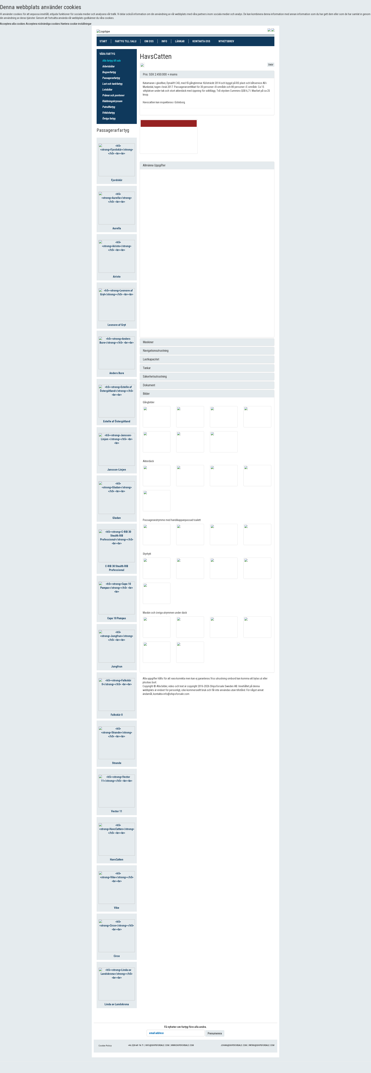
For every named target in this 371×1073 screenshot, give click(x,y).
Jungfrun (116, 666)
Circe (117, 956)
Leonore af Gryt (117, 324)
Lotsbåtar (107, 89)
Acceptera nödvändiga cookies (43, 23)
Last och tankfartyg (112, 83)
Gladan (116, 517)
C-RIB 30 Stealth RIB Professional (116, 568)
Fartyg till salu (127, 41)
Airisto (117, 276)
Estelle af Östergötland (116, 421)
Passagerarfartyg (111, 78)
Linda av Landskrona (117, 1004)
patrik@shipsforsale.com (261, 1045)
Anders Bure (116, 373)
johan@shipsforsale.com (234, 1045)
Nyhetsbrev (228, 41)
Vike (116, 907)
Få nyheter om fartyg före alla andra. (185, 1026)
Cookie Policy (105, 1045)
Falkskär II (117, 714)
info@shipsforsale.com (157, 1045)
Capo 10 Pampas (116, 618)
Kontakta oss (203, 41)
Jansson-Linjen (116, 469)
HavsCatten (116, 859)
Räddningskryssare (112, 101)
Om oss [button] (149, 41)
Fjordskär (116, 180)
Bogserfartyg (109, 72)
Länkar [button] (180, 41)
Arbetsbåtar (108, 66)
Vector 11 (116, 811)
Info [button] (164, 41)
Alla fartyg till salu (111, 60)
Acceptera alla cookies (13, 23)
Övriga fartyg (109, 118)
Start (105, 41)
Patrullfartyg (108, 106)
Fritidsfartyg (108, 112)
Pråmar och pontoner (113, 95)
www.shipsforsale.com (182, 1045)
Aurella (116, 228)
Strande (116, 763)
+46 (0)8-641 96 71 (136, 1045)
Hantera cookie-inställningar (76, 23)
